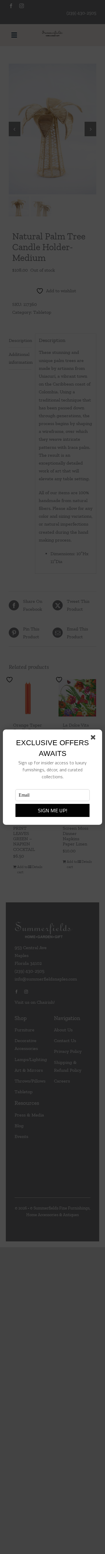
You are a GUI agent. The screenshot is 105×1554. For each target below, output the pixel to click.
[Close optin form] (94, 738)
